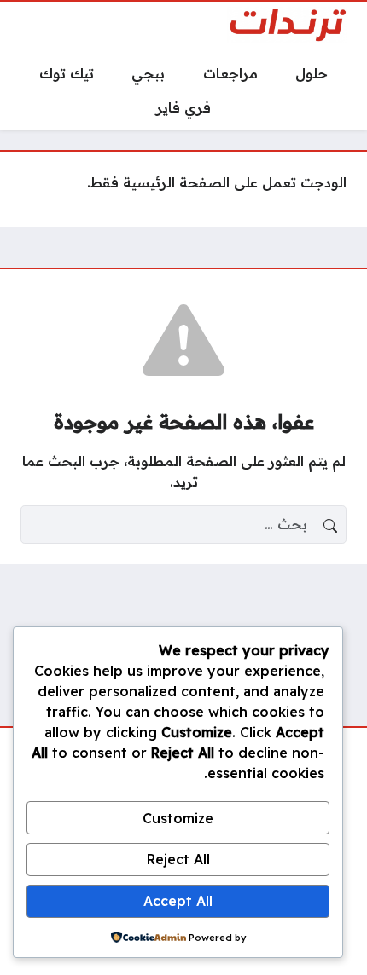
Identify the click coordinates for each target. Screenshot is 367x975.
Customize (178, 818)
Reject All (178, 859)
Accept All (178, 900)
